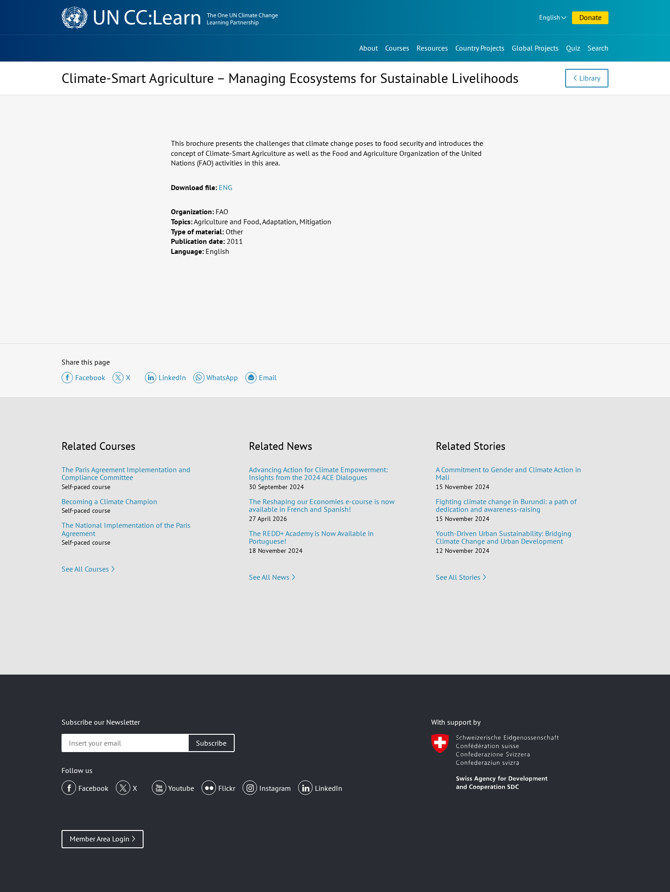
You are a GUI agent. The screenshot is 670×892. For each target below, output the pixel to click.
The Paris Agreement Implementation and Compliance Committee (126, 473)
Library (589, 77)
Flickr (226, 788)
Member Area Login (99, 838)
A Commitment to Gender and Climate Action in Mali (508, 473)
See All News (269, 577)
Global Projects (535, 47)
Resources (432, 47)
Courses (397, 47)
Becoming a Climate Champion (109, 501)
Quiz (573, 47)
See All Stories (458, 577)
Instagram (275, 788)
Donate (590, 17)
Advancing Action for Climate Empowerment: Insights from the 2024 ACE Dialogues (318, 473)
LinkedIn (328, 788)
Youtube (181, 788)
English (549, 17)
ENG (225, 187)
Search (598, 47)
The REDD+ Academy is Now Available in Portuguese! (311, 537)
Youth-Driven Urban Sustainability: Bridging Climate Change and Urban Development (504, 537)
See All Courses (85, 568)
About (368, 47)
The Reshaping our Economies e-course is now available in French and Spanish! (322, 505)
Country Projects (480, 47)
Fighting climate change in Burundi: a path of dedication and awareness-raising (506, 505)
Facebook (93, 788)
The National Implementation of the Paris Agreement (126, 529)
